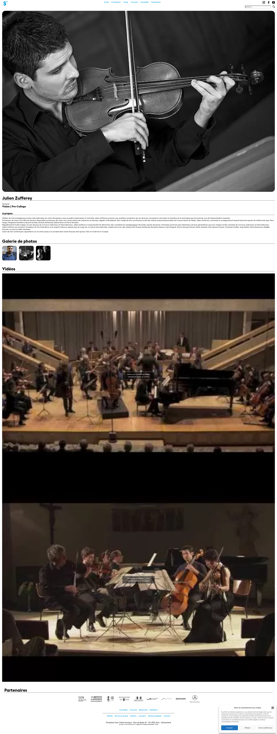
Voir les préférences (265, 728)
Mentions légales (154, 716)
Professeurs (116, 2)
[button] (273, 708)
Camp (125, 2)
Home (106, 2)
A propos (142, 716)
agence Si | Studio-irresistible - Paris (147, 724)
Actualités (145, 2)
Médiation (154, 710)
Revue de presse (121, 716)
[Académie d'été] (5, 2)
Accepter (229, 728)
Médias (110, 716)
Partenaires (156, 2)
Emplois (133, 716)
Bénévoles (143, 710)
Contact (167, 716)
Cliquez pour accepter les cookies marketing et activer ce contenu (138, 375)
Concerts (134, 2)
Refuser (247, 728)
